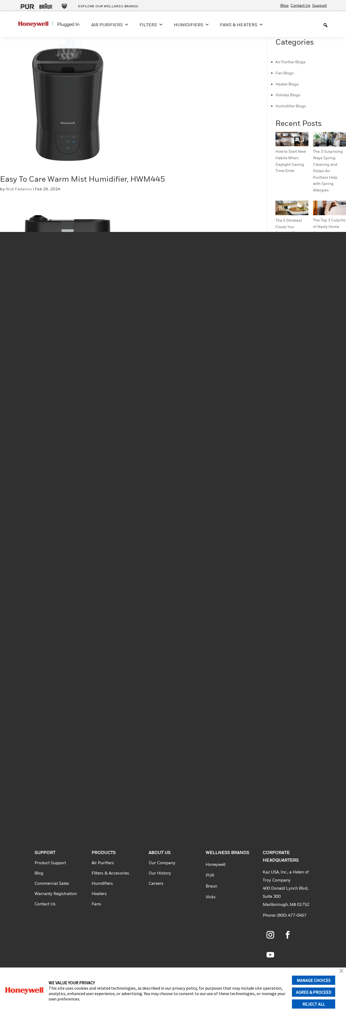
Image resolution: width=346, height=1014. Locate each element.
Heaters (99, 893)
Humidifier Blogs (290, 106)
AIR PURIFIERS (107, 24)
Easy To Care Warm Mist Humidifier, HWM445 (82, 178)
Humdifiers (102, 883)
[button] (341, 971)
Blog (284, 5)
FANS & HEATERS (238, 24)
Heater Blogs (287, 84)
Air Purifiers (103, 862)
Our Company (162, 862)
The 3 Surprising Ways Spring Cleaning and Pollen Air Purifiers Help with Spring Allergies (328, 170)
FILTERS (148, 24)
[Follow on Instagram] (270, 934)
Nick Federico (19, 189)
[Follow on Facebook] (287, 934)
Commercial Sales (52, 883)
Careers (156, 883)
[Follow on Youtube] (270, 954)
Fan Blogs (284, 73)
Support (319, 5)
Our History (160, 872)
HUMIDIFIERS (188, 24)
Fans (96, 903)
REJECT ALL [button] (313, 1004)
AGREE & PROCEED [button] (313, 992)
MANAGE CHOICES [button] (314, 980)
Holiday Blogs (287, 94)
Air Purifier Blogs (290, 61)
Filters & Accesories (110, 872)
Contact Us (300, 5)
